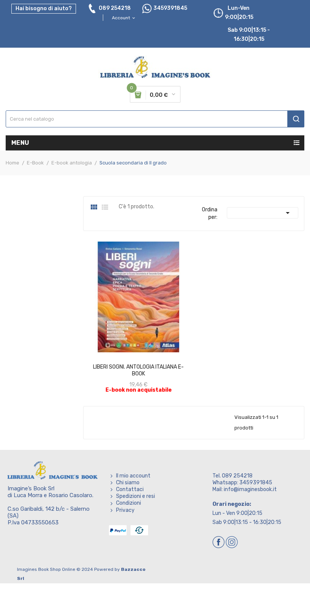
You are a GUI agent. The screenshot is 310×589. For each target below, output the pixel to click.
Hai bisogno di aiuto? (44, 8)
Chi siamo (128, 482)
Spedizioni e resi (135, 496)
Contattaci (130, 489)
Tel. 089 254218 (232, 476)
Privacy (125, 510)
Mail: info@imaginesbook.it (244, 489)
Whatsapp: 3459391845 (242, 482)
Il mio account (133, 476)
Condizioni (128, 503)
